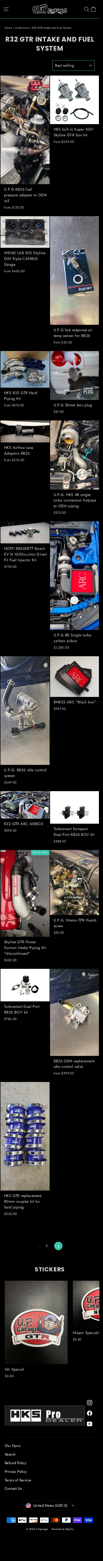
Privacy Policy (16, 1471)
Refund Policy (15, 1463)
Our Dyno (12, 1445)
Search (10, 1454)
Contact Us (13, 1488)
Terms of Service (18, 1480)
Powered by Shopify (62, 1529)
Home (8, 28)
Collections (22, 28)
